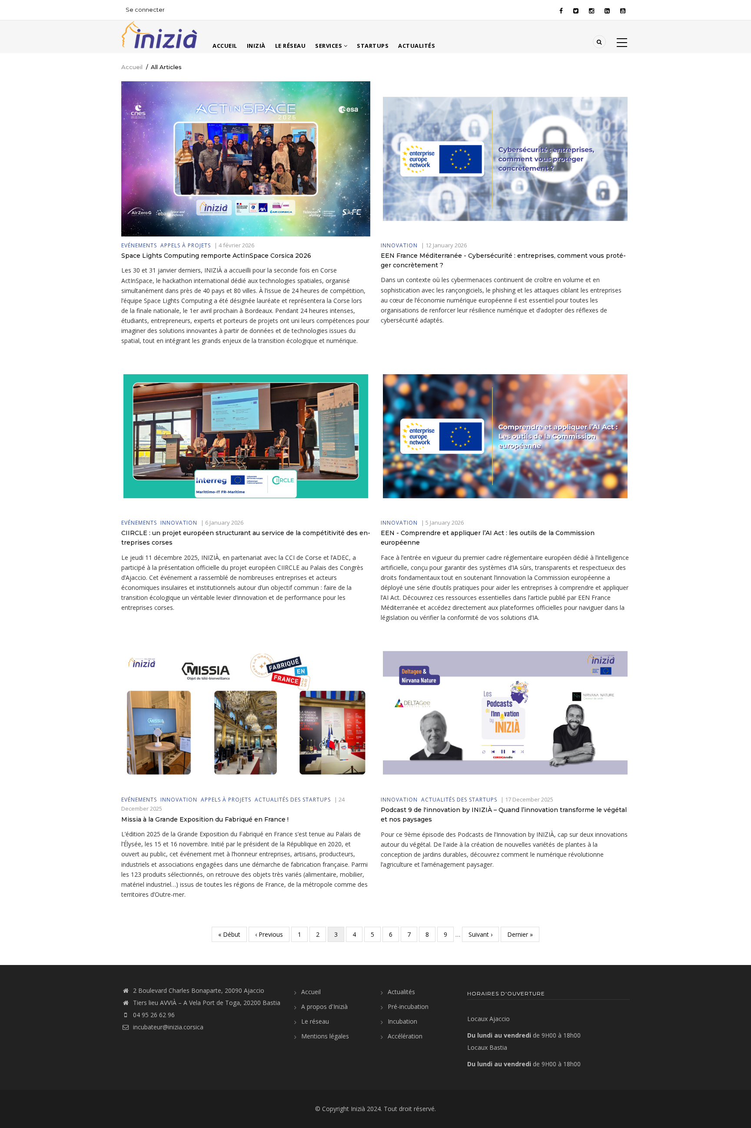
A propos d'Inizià (324, 1006)
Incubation (402, 1021)
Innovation (399, 245)
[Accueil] (159, 34)
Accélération (405, 1036)
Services (329, 46)
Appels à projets (185, 245)
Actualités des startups (293, 799)
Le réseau (290, 46)
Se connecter (145, 9)
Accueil (225, 46)
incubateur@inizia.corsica (168, 1027)
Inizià (256, 46)
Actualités (416, 46)
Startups (373, 46)
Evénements (139, 245)
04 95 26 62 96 (154, 1015)
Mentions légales (325, 1036)
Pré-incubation (408, 1006)
